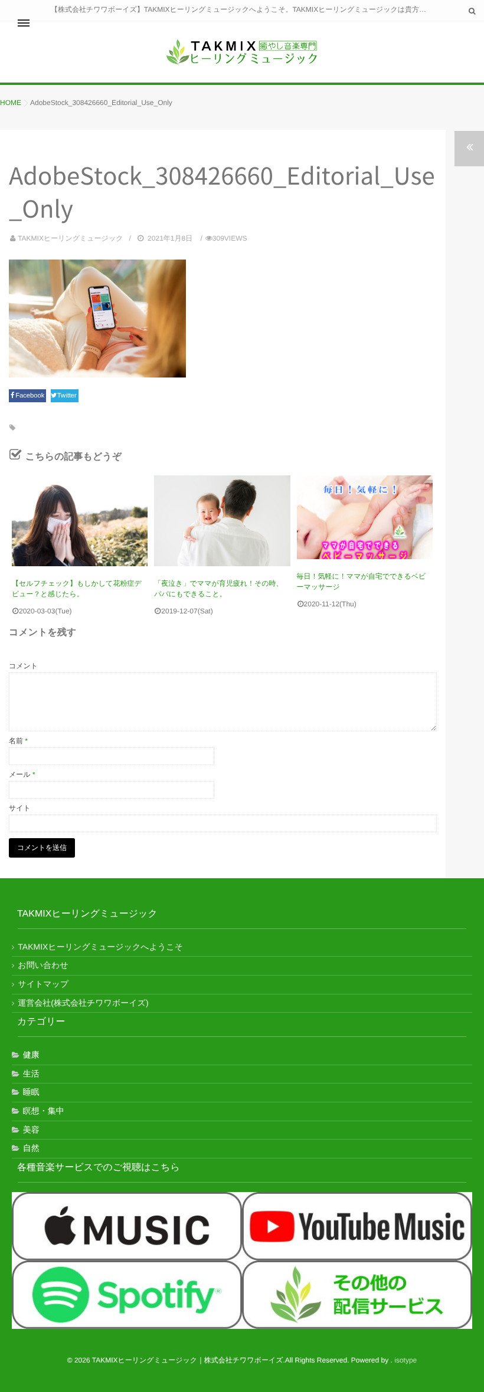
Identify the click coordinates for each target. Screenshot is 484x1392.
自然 (31, 1148)
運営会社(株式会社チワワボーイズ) (83, 1002)
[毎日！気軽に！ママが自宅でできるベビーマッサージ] (365, 517)
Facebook (30, 395)
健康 (31, 1054)
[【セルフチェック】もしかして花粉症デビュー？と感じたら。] (80, 520)
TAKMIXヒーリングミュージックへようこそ (100, 946)
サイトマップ (43, 984)
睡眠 (31, 1091)
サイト (20, 808)
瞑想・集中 (43, 1110)
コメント (23, 666)
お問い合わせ (43, 965)
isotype (405, 1360)
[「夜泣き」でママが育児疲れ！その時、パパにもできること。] (222, 520)
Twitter (68, 395)
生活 (31, 1073)
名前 (18, 741)
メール (22, 774)
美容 (31, 1129)
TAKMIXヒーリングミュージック (70, 238)
